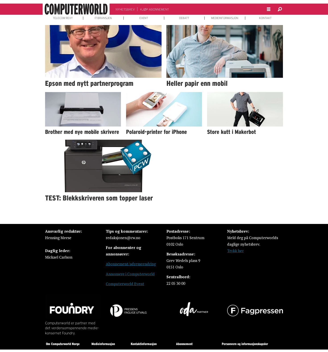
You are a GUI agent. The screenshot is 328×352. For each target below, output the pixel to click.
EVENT (143, 18)
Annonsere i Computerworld (130, 273)
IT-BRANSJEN (103, 18)
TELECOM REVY (63, 18)
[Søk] (279, 9)
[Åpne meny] (269, 9)
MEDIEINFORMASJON (224, 18)
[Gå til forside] (76, 9)
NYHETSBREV (125, 9)
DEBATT (184, 18)
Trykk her (235, 250)
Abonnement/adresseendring (131, 263)
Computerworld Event (125, 283)
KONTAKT (265, 18)
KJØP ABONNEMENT (154, 9)
